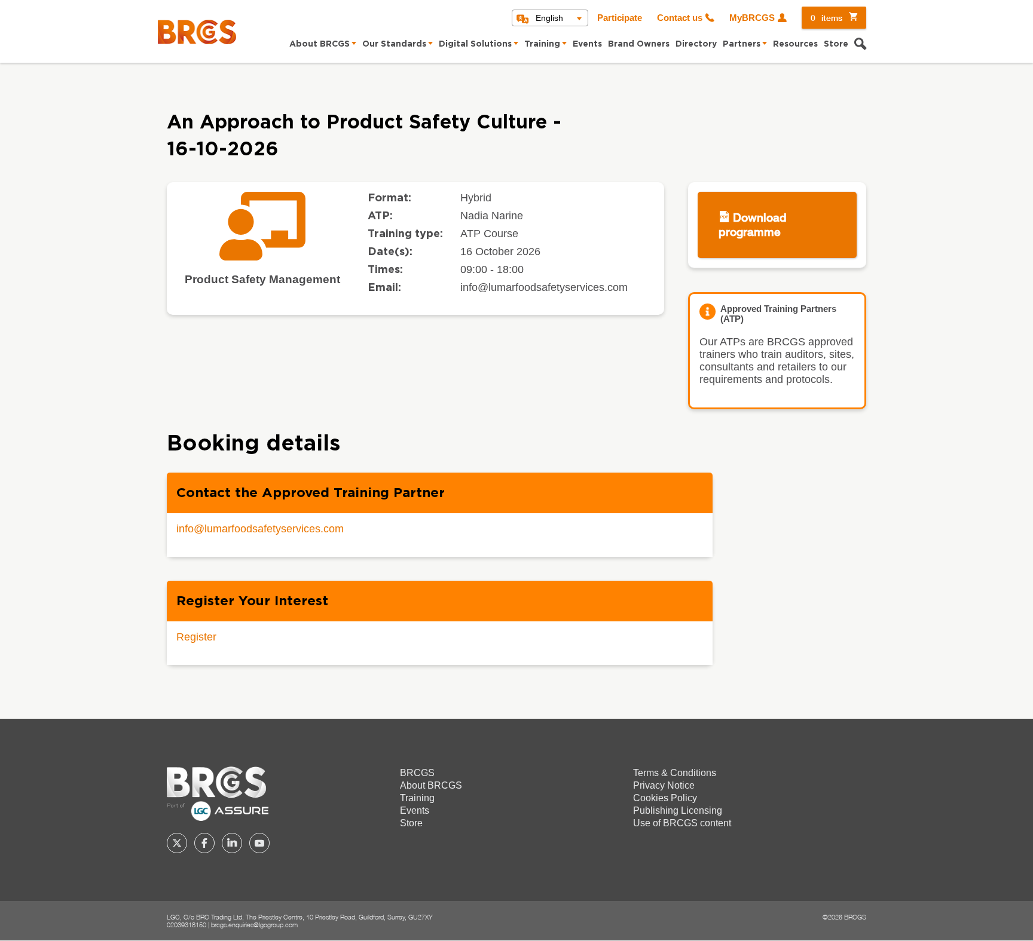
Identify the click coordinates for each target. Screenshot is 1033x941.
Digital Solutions (475, 44)
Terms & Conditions (674, 773)
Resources (795, 44)
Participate (619, 18)
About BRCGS (319, 44)
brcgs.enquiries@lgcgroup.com (254, 924)
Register (196, 637)
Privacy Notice (664, 785)
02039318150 (186, 924)
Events (587, 44)
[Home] (197, 32)
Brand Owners (639, 44)
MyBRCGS (752, 18)
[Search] (860, 45)
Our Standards (394, 44)
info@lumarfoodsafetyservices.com (260, 529)
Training (542, 44)
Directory (696, 44)
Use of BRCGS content (682, 823)
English (549, 18)
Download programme (753, 224)
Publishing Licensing (677, 810)
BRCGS (417, 773)
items (826, 18)
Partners (741, 44)
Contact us (679, 18)
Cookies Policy (665, 798)
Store (836, 44)
